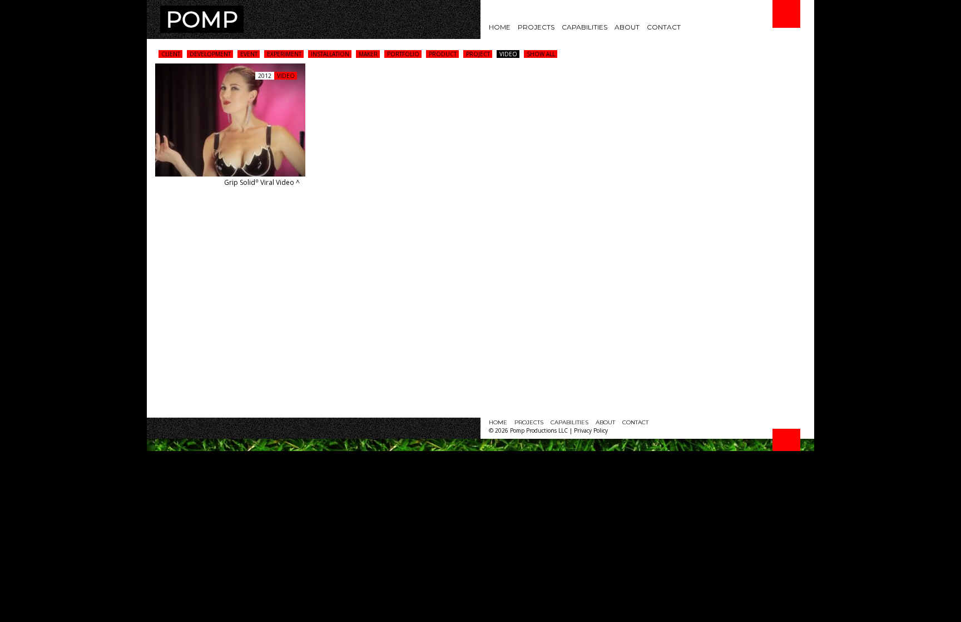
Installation (330, 54)
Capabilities (584, 27)
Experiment (284, 54)
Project (478, 54)
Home (500, 27)
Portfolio (403, 54)
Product (443, 54)
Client (170, 54)
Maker (368, 54)
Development (210, 54)
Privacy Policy (591, 430)
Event (248, 54)
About (627, 27)
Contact (664, 27)
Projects (536, 27)
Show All (541, 54)
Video (508, 54)
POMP (202, 19)
